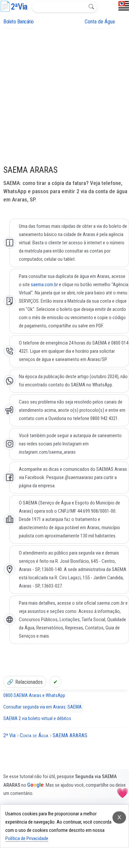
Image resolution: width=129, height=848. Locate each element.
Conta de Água (100, 21)
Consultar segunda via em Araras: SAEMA (42, 707)
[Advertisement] (64, 96)
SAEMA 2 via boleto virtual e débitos (37, 718)
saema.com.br (44, 285)
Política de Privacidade (26, 838)
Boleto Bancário (18, 21)
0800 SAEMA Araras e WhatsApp (34, 695)
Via (19, 7)
